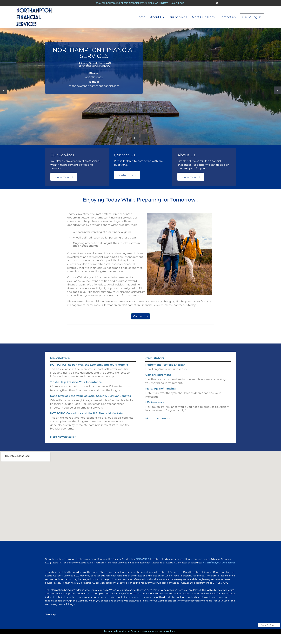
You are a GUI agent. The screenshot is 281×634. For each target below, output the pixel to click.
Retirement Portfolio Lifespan (165, 364)
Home (140, 17)
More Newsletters (63, 436)
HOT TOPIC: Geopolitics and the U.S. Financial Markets (86, 413)
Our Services (178, 17)
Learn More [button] (62, 177)
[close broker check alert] (217, 3)
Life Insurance (154, 402)
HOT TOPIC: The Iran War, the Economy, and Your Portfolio (89, 364)
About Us (157, 17)
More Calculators (157, 418)
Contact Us (228, 17)
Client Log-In (251, 17)
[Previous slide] (3, 90)
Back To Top (267, 625)
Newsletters (60, 358)
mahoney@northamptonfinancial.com (94, 85)
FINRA (139, 559)
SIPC (146, 559)
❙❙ (144, 137)
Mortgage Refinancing (160, 388)
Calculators (154, 358)
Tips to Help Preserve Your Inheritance (76, 382)
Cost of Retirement (158, 374)
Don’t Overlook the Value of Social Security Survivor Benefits (90, 395)
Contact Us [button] (125, 175)
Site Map (50, 614)
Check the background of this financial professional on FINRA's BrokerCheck (139, 3)
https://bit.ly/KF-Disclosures (219, 562)
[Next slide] (277, 90)
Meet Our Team (203, 17)
